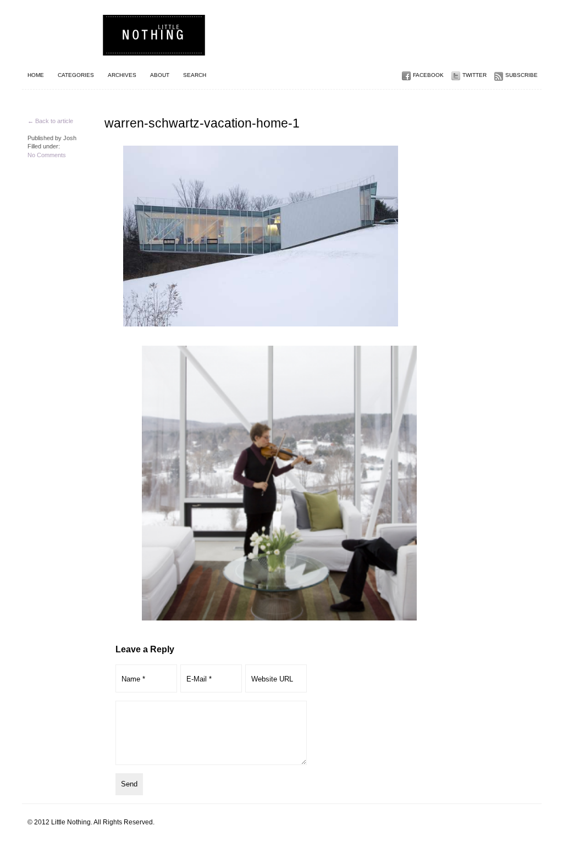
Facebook (428, 75)
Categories (76, 75)
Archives (122, 75)
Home (35, 75)
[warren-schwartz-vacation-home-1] (222, 236)
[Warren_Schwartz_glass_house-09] (279, 483)
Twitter (474, 75)
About (159, 75)
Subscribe (521, 75)
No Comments (46, 155)
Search (194, 75)
